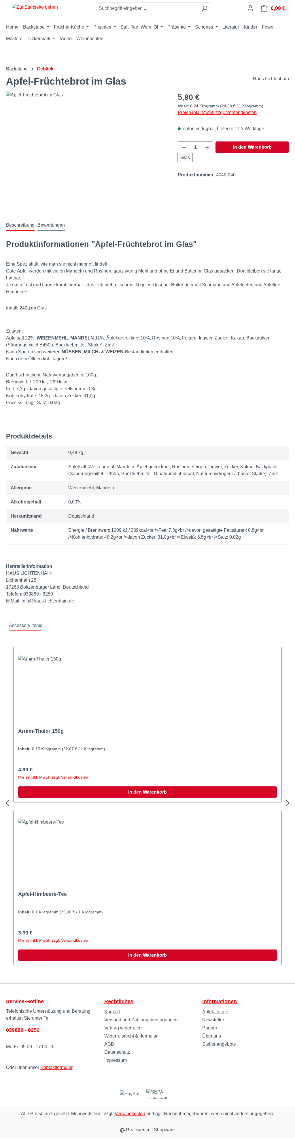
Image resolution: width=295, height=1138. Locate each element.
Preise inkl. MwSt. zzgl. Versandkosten (217, 112)
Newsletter (213, 1019)
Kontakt (112, 1011)
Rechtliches (118, 1001)
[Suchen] (204, 8)
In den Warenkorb (252, 147)
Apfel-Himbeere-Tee (42, 894)
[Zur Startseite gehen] (35, 7)
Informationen (219, 1001)
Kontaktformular (56, 1067)
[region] (86, 154)
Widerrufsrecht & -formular (131, 1035)
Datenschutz (117, 1052)
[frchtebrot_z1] (86, 154)
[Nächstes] (287, 803)
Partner (209, 1027)
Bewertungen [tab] (51, 225)
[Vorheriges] (7, 803)
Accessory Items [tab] (25, 625)
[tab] (20, 225)
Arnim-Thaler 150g (41, 731)
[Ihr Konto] (250, 8)
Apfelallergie (215, 1011)
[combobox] (147, 8)
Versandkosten (130, 1113)
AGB (109, 1044)
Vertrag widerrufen (123, 1027)
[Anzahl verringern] (184, 147)
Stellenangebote (219, 1044)
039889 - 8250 (22, 1030)
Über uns (211, 1035)
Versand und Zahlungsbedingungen (141, 1019)
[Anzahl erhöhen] (207, 147)
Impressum (115, 1060)
